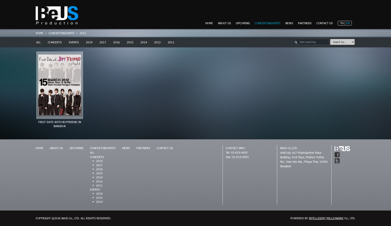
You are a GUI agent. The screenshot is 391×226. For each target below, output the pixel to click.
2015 (130, 42)
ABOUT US (224, 23)
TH (342, 23)
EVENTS (74, 42)
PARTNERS (305, 23)
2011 (171, 42)
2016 (116, 42)
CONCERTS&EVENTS (267, 23)
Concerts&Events (61, 33)
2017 (103, 42)
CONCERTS (55, 42)
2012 (157, 42)
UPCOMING (243, 23)
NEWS (289, 23)
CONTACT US (324, 23)
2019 (89, 42)
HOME (209, 23)
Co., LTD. (332, 218)
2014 (144, 42)
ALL (38, 42)
